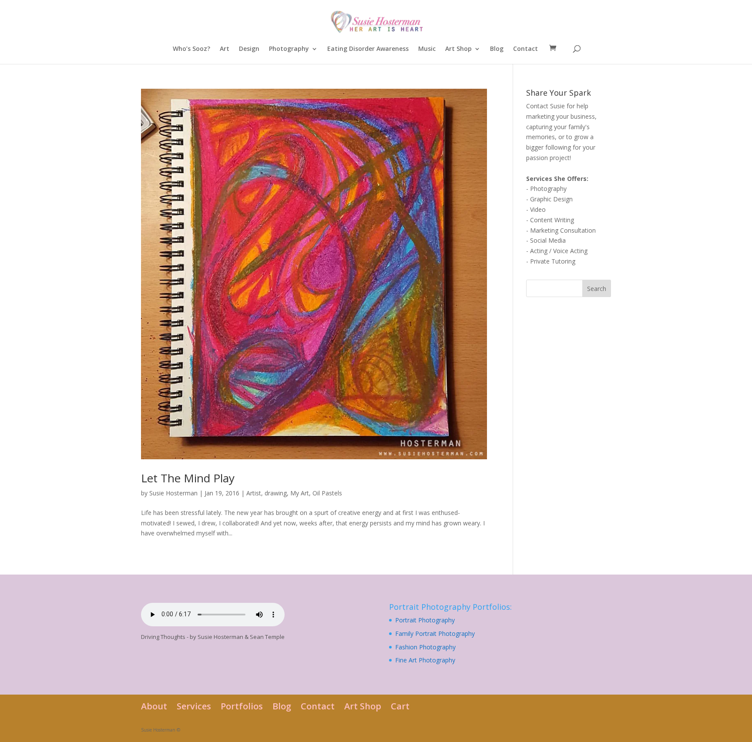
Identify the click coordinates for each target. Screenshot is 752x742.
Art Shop (458, 49)
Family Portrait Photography (435, 633)
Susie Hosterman (173, 493)
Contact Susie (545, 106)
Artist (253, 493)
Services (194, 706)
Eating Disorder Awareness (368, 49)
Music (427, 49)
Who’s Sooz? (191, 49)
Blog (497, 49)
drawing (276, 493)
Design (249, 49)
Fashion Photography (425, 647)
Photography (289, 49)
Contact (525, 49)
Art (224, 49)
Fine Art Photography (425, 660)
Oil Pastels (327, 493)
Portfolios (242, 706)
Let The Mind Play (188, 478)
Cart (400, 706)
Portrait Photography (425, 620)
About (154, 706)
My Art (299, 493)
